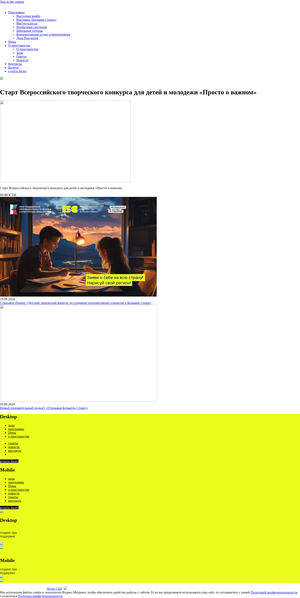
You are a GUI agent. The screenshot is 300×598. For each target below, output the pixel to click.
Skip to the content (12, 1)
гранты (13, 443)
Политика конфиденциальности (40, 596)
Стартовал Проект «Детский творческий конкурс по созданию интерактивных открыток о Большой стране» (75, 303)
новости (14, 447)
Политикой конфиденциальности (274, 592)
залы (11, 425)
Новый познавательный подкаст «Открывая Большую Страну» (44, 408)
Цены (12, 432)
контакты (14, 450)
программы (16, 429)
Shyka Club (54, 588)
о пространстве (18, 436)
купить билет (9, 461)
